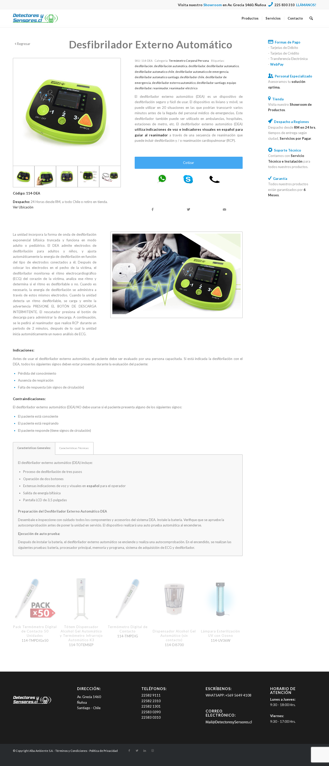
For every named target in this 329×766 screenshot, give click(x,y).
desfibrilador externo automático (174, 82)
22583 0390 (151, 712)
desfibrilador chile (192, 77)
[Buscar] (311, 18)
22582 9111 (151, 695)
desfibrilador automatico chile (154, 71)
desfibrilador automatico (222, 66)
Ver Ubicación (23, 207)
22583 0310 (151, 717)
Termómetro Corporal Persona (189, 60)
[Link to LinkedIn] (145, 750)
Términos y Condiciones (71, 750)
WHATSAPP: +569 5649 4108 (228, 695)
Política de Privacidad (103, 750)
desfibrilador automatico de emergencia (202, 71)
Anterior (20, 600)
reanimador (160, 88)
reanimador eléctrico (183, 88)
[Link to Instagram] (152, 750)
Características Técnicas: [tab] (74, 448)
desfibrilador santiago (211, 82)
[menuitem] (250, 18)
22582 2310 (151, 701)
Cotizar (188, 163)
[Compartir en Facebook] (153, 209)
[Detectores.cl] (32, 704)
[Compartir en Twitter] (189, 209)
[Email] (229, 723)
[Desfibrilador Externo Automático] (67, 112)
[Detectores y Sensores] (35, 18)
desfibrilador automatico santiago (157, 77)
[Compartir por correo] (225, 209)
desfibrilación (144, 66)
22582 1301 (151, 706)
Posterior (235, 600)
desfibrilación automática (170, 66)
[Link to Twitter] (137, 750)
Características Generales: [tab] (34, 448)
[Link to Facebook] (129, 750)
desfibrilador (196, 66)
